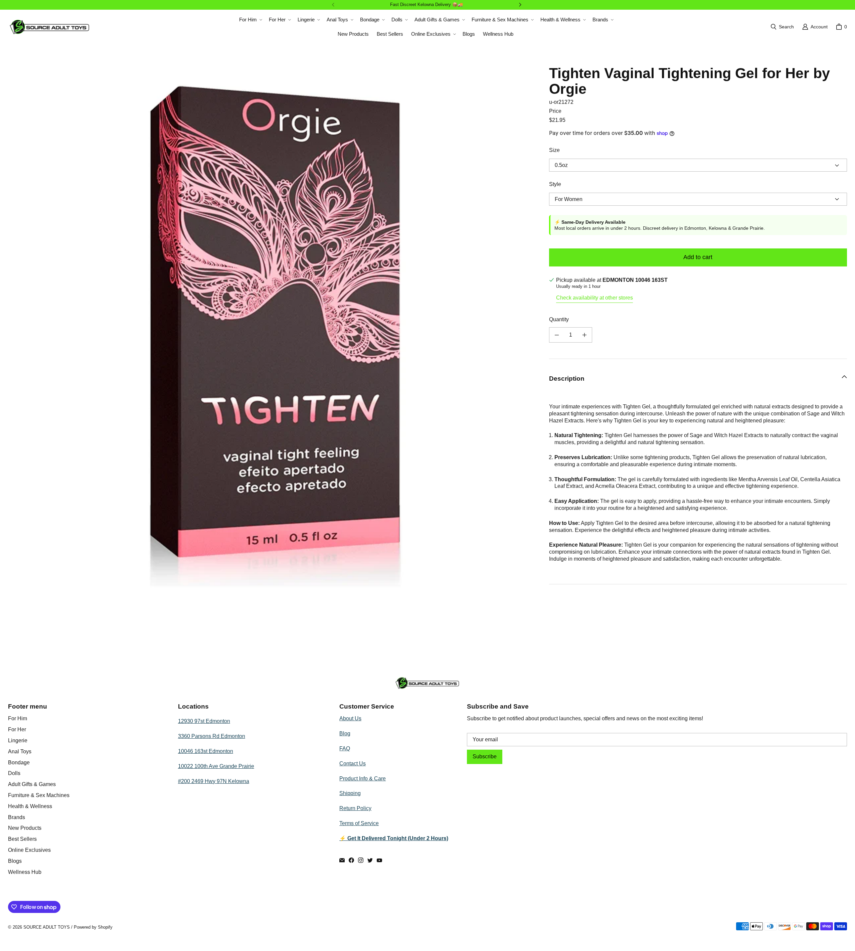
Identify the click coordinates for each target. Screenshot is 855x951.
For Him (17, 718)
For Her (17, 729)
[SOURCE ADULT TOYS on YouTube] (379, 860)
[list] (273, 330)
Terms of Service (359, 823)
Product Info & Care (362, 778)
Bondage (19, 762)
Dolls (14, 773)
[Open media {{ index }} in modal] (273, 330)
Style (555, 184)
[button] (250, 19)
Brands (16, 817)
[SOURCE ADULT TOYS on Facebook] (351, 860)
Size (554, 150)
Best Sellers (22, 839)
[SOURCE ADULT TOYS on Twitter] (370, 860)
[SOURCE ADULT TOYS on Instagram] (360, 860)
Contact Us (352, 763)
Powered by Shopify (93, 927)
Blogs (15, 861)
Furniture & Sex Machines (38, 795)
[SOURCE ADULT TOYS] (50, 27)
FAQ (344, 748)
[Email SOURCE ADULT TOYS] (342, 860)
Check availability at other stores (594, 298)
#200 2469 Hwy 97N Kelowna (213, 781)
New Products (24, 828)
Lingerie (17, 740)
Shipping (350, 793)
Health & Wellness (30, 806)
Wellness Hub (24, 872)
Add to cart (697, 257)
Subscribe (485, 756)
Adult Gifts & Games (32, 784)
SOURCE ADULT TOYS (46, 927)
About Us (350, 718)
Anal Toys (19, 751)
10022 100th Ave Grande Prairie (216, 766)
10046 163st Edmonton (205, 751)
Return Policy (355, 808)
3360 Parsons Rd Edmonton (211, 736)
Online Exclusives (29, 850)
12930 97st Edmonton (204, 721)
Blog (344, 733)
